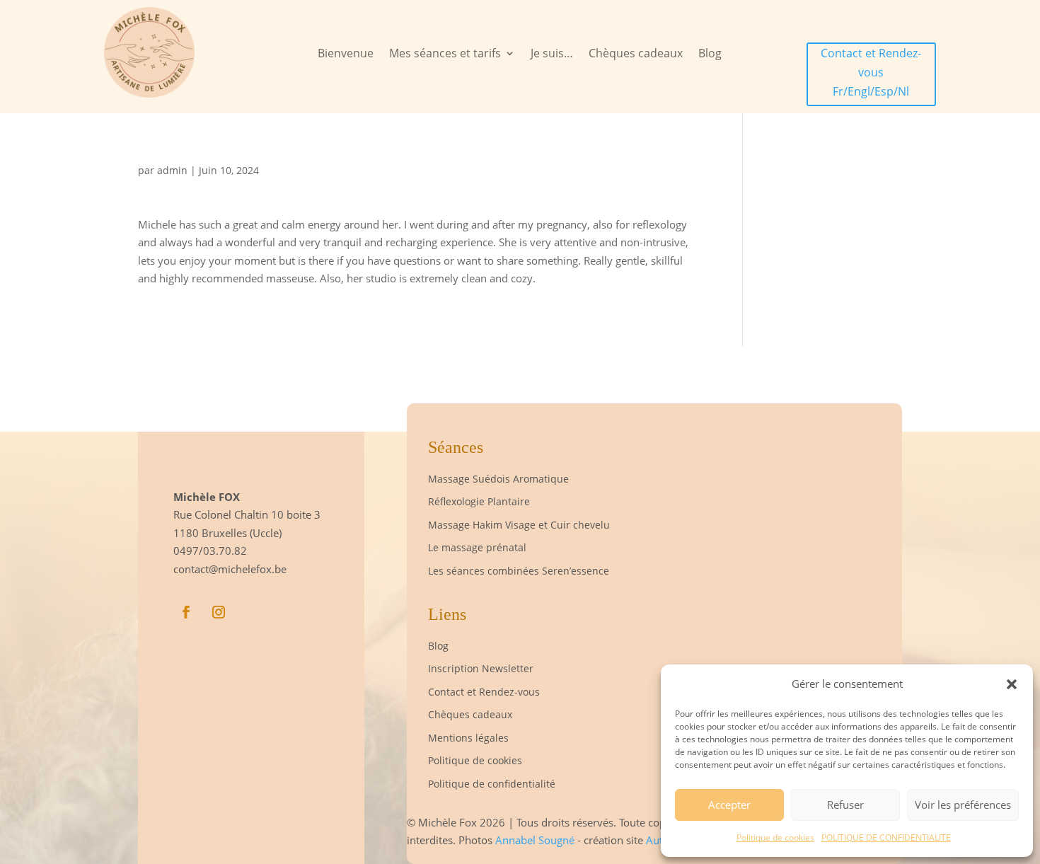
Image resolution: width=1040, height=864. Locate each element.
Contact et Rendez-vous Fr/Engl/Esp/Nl (871, 72)
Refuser (845, 804)
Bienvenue (346, 54)
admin (172, 170)
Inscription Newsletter (480, 668)
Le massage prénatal (477, 547)
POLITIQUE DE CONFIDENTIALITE (886, 837)
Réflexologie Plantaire (479, 501)
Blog (710, 54)
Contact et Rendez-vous (484, 691)
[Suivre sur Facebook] (186, 612)
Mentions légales (468, 737)
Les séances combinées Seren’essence (518, 570)
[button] (1012, 684)
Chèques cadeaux (636, 54)
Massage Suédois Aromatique (498, 478)
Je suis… (552, 54)
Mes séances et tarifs (445, 54)
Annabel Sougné (536, 840)
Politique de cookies (775, 837)
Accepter (729, 804)
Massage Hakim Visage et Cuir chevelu (520, 524)
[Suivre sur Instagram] (218, 612)
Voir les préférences (963, 804)
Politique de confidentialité (491, 783)
